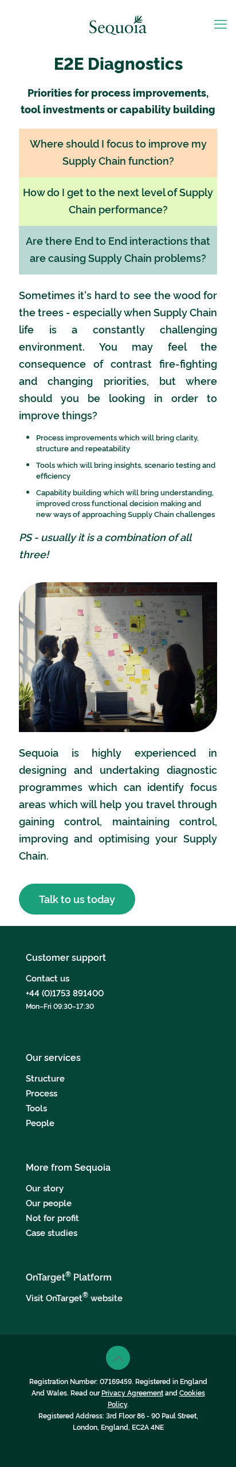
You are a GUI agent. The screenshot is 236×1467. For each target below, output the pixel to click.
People (40, 1122)
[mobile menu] (220, 23)
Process (41, 1093)
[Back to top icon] (118, 1358)
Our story (45, 1188)
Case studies (51, 1232)
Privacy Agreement (132, 1392)
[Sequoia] (118, 23)
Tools (36, 1108)
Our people (49, 1202)
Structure (45, 1078)
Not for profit (52, 1217)
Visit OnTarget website (74, 1297)
